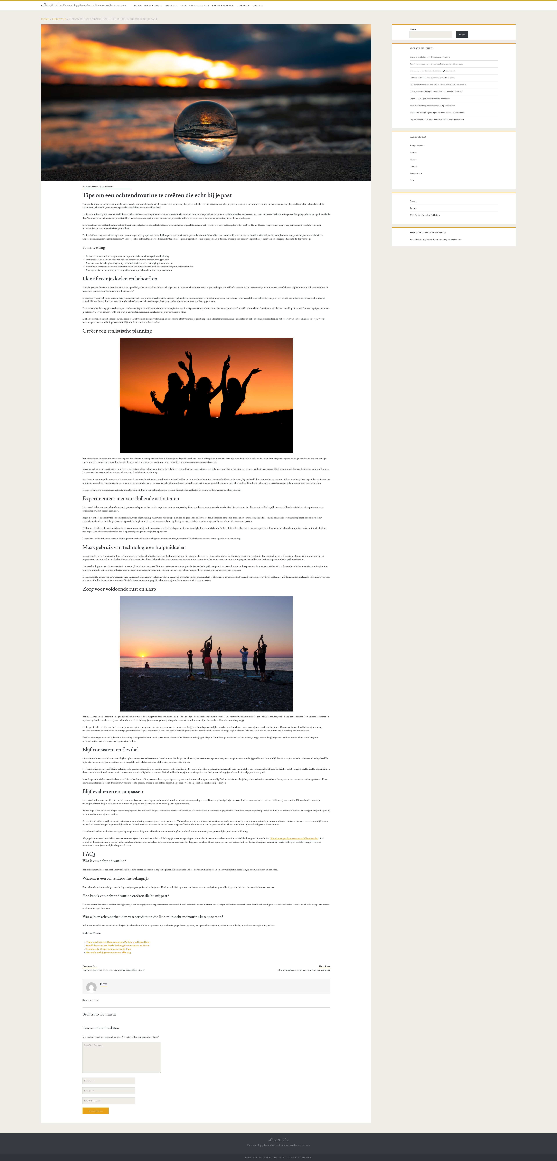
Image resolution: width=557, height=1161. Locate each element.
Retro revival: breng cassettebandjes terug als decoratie (432, 105)
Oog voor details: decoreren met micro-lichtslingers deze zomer (437, 119)
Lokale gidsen (153, 5)
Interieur (171, 5)
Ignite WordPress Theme (263, 1157)
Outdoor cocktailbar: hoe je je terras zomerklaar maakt (432, 78)
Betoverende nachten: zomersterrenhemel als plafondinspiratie (436, 64)
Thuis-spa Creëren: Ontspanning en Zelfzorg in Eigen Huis (117, 942)
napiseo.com (456, 239)
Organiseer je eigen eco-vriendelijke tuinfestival (430, 99)
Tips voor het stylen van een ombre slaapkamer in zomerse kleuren (438, 85)
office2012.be (51, 5)
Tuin (183, 5)
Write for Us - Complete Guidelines (425, 215)
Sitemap (413, 208)
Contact (258, 5)
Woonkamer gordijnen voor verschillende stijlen (294, 838)
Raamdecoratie (199, 5)
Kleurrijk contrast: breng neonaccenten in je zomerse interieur (436, 92)
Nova (111, 186)
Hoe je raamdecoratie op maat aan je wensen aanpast (304, 970)
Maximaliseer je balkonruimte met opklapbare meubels (432, 71)
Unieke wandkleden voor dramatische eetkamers (430, 57)
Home (137, 5)
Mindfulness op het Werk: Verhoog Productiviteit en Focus (117, 945)
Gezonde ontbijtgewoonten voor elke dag (108, 952)
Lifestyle (243, 5)
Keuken (413, 159)
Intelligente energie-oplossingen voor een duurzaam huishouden (437, 112)
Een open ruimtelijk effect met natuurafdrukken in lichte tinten (114, 970)
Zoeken (413, 29)
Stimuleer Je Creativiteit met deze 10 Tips (108, 949)
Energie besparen (223, 5)
